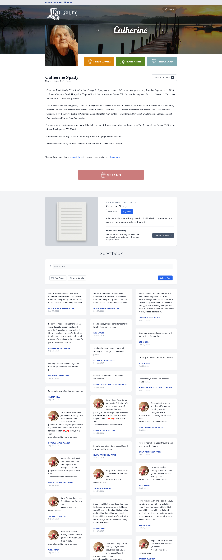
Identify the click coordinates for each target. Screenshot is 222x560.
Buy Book (127, 211)
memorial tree (76, 157)
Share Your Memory (163, 235)
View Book (112, 211)
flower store (114, 157)
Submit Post (165, 278)
